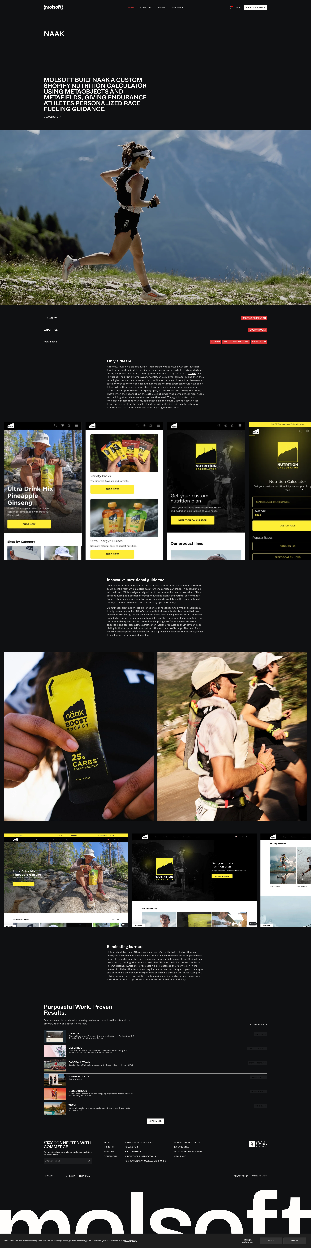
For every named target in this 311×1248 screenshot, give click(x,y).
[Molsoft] (53, 7)
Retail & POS (131, 1147)
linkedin (71, 1176)
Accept (271, 1241)
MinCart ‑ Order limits (187, 1142)
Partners (109, 1152)
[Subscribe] (89, 1161)
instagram (84, 1176)
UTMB (192, 373)
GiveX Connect (182, 1147)
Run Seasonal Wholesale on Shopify (145, 1161)
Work (107, 1142)
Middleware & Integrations (140, 1156)
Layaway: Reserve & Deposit (189, 1152)
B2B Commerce (133, 1152)
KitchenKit (180, 1156)
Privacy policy (241, 1176)
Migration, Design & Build (139, 1142)
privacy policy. (130, 1241)
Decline (294, 1241)
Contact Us (110, 1156)
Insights (109, 1147)
